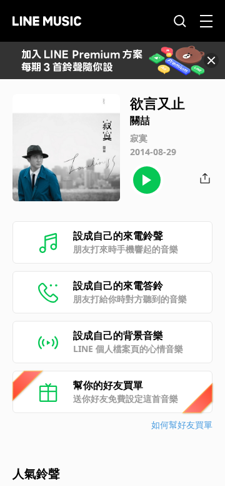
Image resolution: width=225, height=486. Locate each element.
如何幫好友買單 (181, 425)
